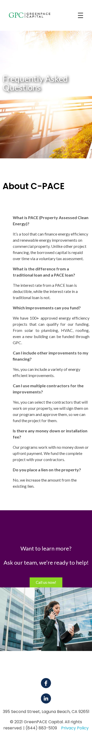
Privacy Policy (75, 728)
